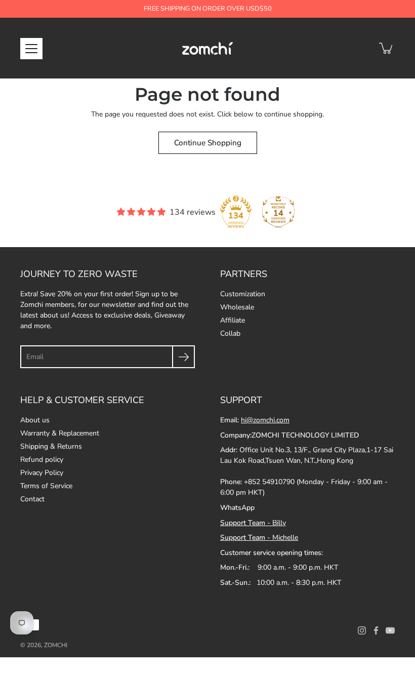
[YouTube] (390, 630)
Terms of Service (46, 486)
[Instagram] (361, 630)
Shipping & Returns (51, 446)
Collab (230, 333)
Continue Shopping (207, 142)
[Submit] (183, 356)
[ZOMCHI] (207, 48)
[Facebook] (376, 630)
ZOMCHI (55, 645)
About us (35, 420)
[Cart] (387, 48)
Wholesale (237, 307)
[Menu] (31, 48)
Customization (242, 294)
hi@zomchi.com (265, 420)
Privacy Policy (41, 473)
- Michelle (259, 537)
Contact (32, 499)
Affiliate (232, 320)
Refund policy (41, 459)
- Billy (253, 523)
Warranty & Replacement (59, 433)
